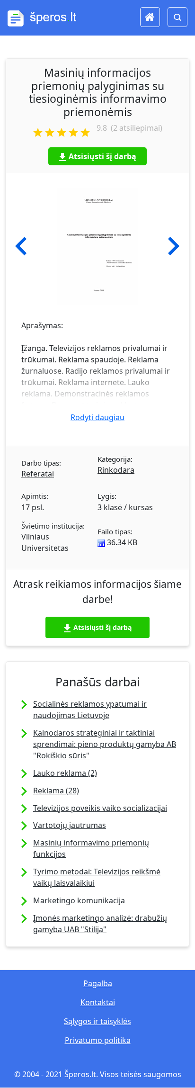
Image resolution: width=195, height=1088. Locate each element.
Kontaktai (97, 1002)
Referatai (37, 473)
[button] (21, 246)
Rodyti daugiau (97, 417)
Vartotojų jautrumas (69, 825)
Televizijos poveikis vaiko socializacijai (100, 808)
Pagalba (97, 983)
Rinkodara (116, 470)
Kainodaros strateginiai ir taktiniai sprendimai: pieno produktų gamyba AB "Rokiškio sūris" (104, 744)
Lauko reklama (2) (65, 773)
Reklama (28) (56, 790)
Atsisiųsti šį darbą (102, 156)
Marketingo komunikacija (79, 900)
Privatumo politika (98, 1040)
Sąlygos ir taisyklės (97, 1021)
